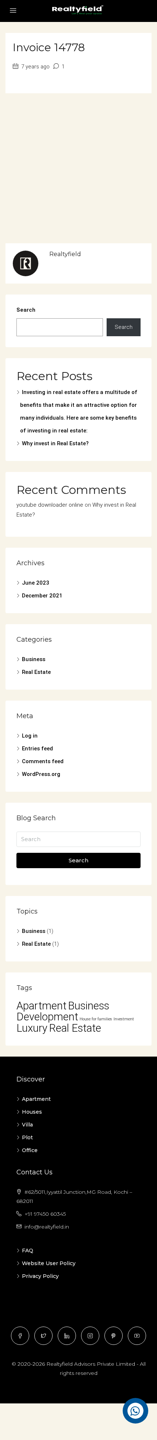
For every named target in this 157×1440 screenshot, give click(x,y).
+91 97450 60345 (45, 1214)
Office (30, 1150)
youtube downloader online (49, 505)
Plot (27, 1137)
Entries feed (37, 748)
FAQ (27, 1250)
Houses (32, 1112)
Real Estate (36, 672)
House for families (96, 1019)
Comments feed (43, 761)
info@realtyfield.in (46, 1226)
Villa (27, 1124)
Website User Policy (49, 1263)
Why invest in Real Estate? (55, 443)
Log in (30, 735)
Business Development (62, 1011)
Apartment (41, 1006)
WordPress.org (41, 774)
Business (33, 659)
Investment (124, 1019)
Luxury (31, 1028)
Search (25, 310)
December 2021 (42, 595)
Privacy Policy (40, 1276)
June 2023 (35, 583)
